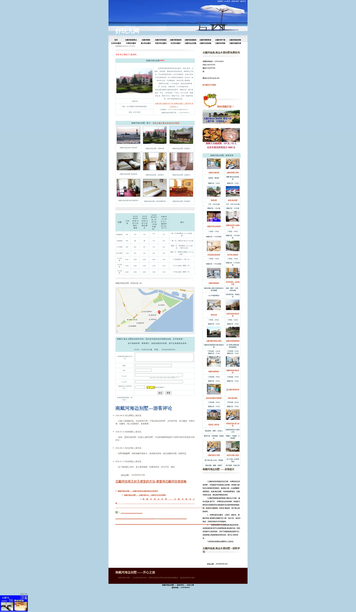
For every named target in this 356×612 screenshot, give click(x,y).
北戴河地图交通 (235, 43)
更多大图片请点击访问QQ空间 (166, 123)
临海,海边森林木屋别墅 (214, 398)
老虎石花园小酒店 (233, 455)
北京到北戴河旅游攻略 (228, 36)
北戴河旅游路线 (190, 40)
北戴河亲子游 (220, 40)
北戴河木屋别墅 (213, 172)
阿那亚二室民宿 (213, 424)
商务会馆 (214, 315)
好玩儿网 (127, 30)
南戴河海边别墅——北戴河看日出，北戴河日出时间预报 (145, 495)
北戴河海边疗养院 (214, 455)
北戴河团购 (146, 40)
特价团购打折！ (225, 106)
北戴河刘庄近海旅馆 (214, 226)
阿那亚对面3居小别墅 (232, 424)
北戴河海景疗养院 (233, 172)
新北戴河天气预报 (209, 85)
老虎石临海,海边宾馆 (232, 314)
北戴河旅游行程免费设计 (199, 36)
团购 (182, 36)
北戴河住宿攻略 (205, 43)
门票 (176, 36)
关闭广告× (24, 594)
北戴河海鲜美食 (205, 40)
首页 (116, 40)
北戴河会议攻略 (190, 43)
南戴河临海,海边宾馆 (232, 371)
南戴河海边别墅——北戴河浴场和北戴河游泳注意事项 (138, 491)
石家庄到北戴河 (161, 43)
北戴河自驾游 (220, 43)
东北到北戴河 (176, 43)
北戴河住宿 (166, 36)
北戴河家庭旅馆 (175, 40)
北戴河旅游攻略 (125, 36)
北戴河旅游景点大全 (147, 36)
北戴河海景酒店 (213, 283)
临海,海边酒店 (233, 398)
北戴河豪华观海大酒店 (214, 341)
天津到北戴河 (131, 43)
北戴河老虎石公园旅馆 (233, 226)
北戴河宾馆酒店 (161, 40)
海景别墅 (214, 200)
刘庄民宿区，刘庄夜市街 (233, 283)
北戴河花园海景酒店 (233, 341)
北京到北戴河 (116, 43)
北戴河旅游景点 (131, 40)
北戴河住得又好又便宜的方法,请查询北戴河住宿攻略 (151, 481)
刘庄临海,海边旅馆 (213, 255)
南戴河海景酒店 (213, 371)
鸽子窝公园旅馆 (232, 255)
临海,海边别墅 (233, 200)
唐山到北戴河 (146, 43)
